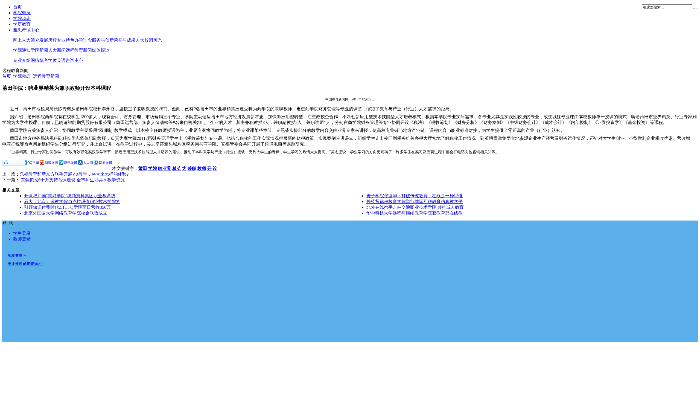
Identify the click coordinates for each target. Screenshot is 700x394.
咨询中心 (74, 60)
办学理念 (83, 40)
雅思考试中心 (26, 30)
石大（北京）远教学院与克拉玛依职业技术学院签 (72, 201)
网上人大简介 (26, 40)
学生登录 (22, 233)
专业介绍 (22, 60)
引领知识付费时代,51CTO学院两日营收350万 (67, 207)
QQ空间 (33, 163)
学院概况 (22, 12)
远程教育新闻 (79, 50)
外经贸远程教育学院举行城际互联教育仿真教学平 (414, 201)
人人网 (88, 163)
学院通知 (22, 50)
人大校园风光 (149, 40)
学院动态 (22, 18)
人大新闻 (57, 50)
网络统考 (39, 60)
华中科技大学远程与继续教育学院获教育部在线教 (414, 213)
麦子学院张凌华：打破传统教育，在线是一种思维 (414, 195)
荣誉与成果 (125, 40)
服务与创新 (103, 40)
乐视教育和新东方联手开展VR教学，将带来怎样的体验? (74, 174)
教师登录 (22, 239)
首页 (17, 7)
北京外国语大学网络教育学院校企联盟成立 (65, 213)
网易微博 (105, 163)
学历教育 (22, 24)
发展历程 (48, 40)
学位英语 (57, 60)
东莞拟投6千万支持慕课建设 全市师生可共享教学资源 (72, 180)
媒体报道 (100, 50)
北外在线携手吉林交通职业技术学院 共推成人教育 (415, 207)
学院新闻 (39, 50)
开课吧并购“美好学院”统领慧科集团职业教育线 (69, 195)
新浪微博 (51, 163)
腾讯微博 (70, 163)
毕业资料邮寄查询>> (25, 264)
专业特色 (65, 40)
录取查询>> (18, 255)
